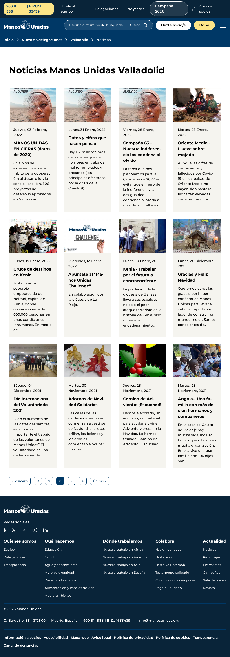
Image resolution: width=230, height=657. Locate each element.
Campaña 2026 (164, 9)
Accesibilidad (56, 637)
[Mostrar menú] (221, 25)
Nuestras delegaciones (42, 40)
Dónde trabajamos (122, 541)
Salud (49, 557)
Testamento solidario (172, 573)
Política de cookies (173, 637)
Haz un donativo (168, 550)
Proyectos (135, 9)
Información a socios (22, 637)
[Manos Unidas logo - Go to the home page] (26, 27)
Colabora (165, 541)
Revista (209, 588)
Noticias (209, 550)
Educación (53, 550)
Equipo (9, 550)
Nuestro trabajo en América (125, 557)
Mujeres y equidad (59, 573)
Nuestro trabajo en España (124, 573)
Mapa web (80, 637)
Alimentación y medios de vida (70, 588)
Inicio (9, 40)
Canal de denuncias (21, 645)
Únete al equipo (68, 9)
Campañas (211, 573)
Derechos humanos (60, 580)
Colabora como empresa (175, 580)
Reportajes (211, 557)
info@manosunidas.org (158, 620)
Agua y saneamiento (61, 565)
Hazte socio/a (173, 25)
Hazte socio (164, 557)
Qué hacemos (59, 541)
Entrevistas (212, 565)
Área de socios (205, 9)
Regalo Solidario (168, 588)
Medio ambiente (58, 595)
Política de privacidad (133, 637)
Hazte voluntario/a (170, 565)
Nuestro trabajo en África (123, 550)
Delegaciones (106, 9)
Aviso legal (101, 637)
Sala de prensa (214, 580)
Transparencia (15, 565)
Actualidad (214, 541)
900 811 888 (12, 9)
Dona (204, 25)
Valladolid (79, 40)
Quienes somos (20, 541)
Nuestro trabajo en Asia (121, 565)
